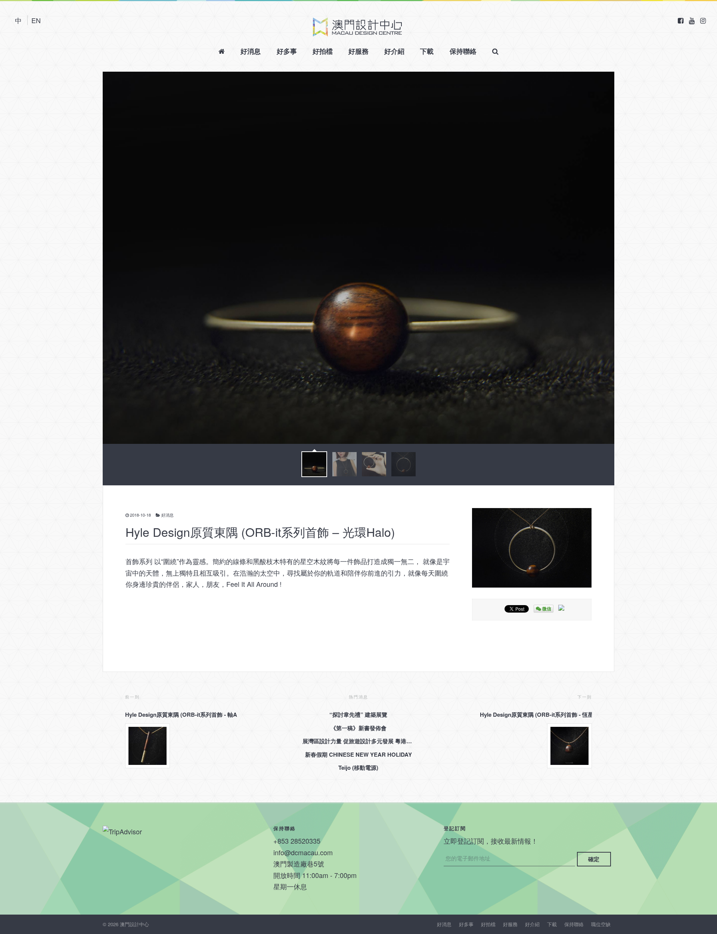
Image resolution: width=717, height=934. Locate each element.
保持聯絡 (463, 51)
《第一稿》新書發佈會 (358, 728)
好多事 (287, 51)
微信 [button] (546, 608)
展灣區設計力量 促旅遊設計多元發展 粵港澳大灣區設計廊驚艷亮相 (358, 741)
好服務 (358, 51)
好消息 (250, 51)
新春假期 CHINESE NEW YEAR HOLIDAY (358, 754)
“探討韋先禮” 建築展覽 (358, 714)
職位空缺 (601, 924)
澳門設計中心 (357, 27)
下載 (427, 51)
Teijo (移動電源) (358, 767)
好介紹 (394, 51)
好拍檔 (323, 51)
